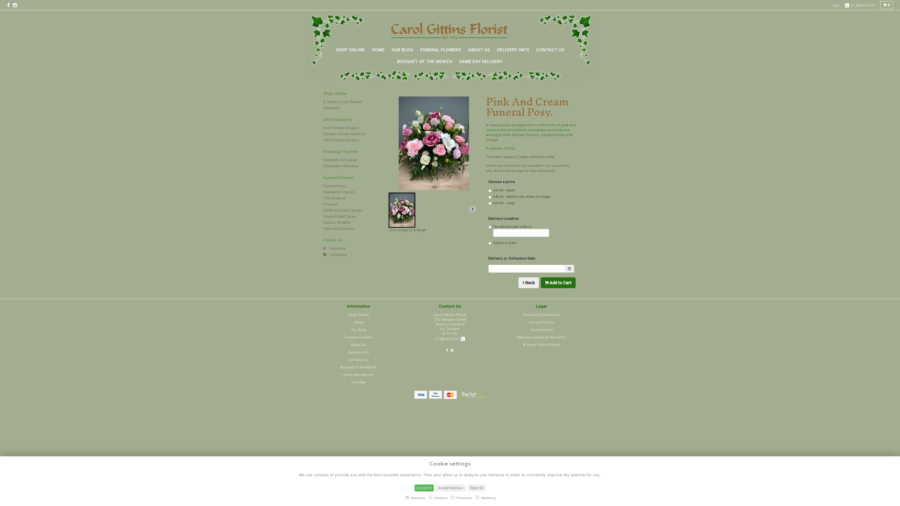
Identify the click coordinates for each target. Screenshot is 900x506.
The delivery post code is (512, 226)
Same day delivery (481, 61)
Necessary (417, 498)
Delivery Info (513, 49)
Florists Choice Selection (344, 134)
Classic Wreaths (337, 222)
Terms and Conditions (541, 315)
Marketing (488, 498)
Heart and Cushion (339, 229)
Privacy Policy (541, 322)
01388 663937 (448, 339)
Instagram (338, 255)
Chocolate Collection (341, 166)
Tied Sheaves (334, 198)
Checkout (331, 108)
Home (378, 49)
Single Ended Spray (339, 216)
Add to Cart (560, 282)
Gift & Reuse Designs (341, 140)
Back (530, 282)
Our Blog (402, 49)
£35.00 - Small (504, 190)
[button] (402, 210)
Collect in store (505, 243)
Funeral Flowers (440, 49)
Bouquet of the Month (424, 61)
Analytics (440, 498)
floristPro (558, 337)
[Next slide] (472, 209)
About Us (479, 49)
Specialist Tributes (339, 192)
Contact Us (550, 49)
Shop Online (350, 49)
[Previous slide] (395, 209)
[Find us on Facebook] (10, 5)
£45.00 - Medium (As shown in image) (522, 196)
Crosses (330, 204)
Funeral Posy (334, 186)
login (836, 5)
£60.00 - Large (504, 203)
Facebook (337, 248)
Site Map (358, 382)
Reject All (476, 488)
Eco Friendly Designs (341, 128)
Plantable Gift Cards (340, 160)
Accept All (424, 488)
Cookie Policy (541, 330)
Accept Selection (451, 488)
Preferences (463, 498)
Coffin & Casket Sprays (343, 210)
